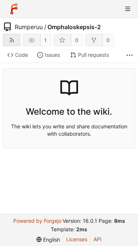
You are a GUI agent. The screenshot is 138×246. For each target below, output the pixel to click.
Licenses (76, 239)
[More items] (129, 55)
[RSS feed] (11, 40)
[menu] (48, 239)
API (97, 239)
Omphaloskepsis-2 (74, 27)
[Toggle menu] (127, 8)
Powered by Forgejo (37, 221)
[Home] (14, 8)
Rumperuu (29, 27)
